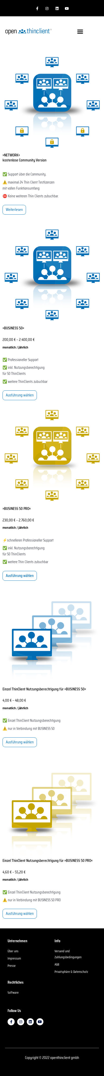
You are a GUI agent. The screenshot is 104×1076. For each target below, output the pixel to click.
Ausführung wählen (20, 395)
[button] (80, 31)
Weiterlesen (14, 209)
